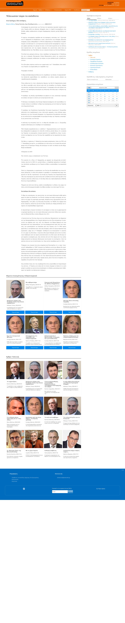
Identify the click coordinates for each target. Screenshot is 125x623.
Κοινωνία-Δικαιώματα (96, 65)
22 (113, 98)
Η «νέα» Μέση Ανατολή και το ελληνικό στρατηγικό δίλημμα (71, 383)
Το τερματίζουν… (12, 381)
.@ (63, 477)
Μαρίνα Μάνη (10, 24)
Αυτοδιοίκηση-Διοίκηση (96, 63)
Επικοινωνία (58, 10)
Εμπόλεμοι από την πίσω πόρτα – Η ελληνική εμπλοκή (33, 419)
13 (104, 96)
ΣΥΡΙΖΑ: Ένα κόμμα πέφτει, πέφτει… (71, 451)
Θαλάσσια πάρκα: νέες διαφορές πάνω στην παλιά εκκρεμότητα (15, 302)
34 (88, 98)
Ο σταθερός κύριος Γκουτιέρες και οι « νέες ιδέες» (14, 419)
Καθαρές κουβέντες (50, 450)
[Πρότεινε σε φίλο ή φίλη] (2, 618)
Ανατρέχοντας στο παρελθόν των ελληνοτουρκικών (31, 337)
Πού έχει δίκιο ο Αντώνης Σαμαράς (70, 301)
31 (88, 92)
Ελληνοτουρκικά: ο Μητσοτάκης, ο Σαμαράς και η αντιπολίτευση (52, 337)
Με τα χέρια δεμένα (32, 450)
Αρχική (35, 10)
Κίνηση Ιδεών (93, 69)
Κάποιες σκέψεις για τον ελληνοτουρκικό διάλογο (70, 336)
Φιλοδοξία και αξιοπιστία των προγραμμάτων (100, 40)
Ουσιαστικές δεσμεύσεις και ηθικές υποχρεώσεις (52, 283)
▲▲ (123, 470)
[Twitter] (24, 488)
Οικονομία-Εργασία (95, 59)
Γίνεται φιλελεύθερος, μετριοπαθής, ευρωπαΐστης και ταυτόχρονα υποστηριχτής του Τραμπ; (53, 384)
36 (88, 102)
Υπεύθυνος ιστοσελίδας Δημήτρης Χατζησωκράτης (25, 477)
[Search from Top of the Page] (91, 10)
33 (88, 96)
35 (88, 100)
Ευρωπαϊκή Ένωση (95, 67)
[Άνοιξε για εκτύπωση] (2, 616)
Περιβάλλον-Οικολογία (96, 61)
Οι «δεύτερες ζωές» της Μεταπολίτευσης (14, 451)
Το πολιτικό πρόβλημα (51, 417)
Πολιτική (92, 57)
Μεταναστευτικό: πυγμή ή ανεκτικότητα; (101, 44)
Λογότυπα (14, 481)
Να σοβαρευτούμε (31, 282)
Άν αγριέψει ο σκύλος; (101, 34)
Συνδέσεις (77, 10)
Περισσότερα (15, 312)
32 (88, 94)
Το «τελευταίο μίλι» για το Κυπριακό (71, 418)
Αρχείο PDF (67, 10)
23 (116, 98)
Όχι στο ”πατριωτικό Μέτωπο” (13, 336)
